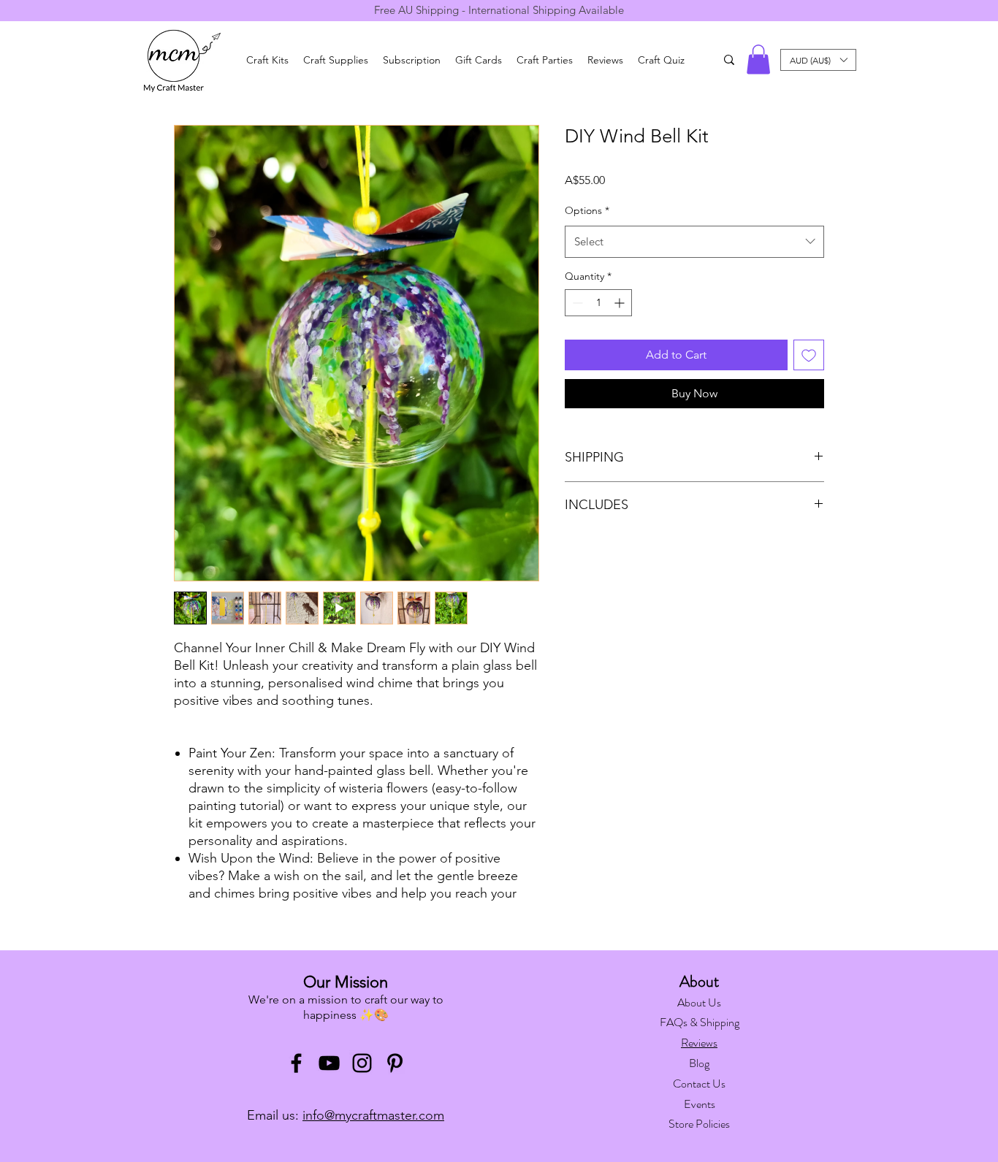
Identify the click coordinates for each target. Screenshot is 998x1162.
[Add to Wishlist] (808, 355)
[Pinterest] (395, 1063)
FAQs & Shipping (699, 1022)
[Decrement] (576, 303)
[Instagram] (362, 1063)
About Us (699, 1002)
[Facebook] (296, 1063)
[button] (758, 59)
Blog (699, 1063)
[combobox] (694, 242)
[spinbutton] (598, 303)
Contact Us (699, 1083)
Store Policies (699, 1123)
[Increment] (621, 303)
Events (699, 1104)
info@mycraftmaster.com (373, 1115)
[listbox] (818, 60)
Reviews (699, 1042)
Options (587, 210)
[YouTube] (329, 1063)
